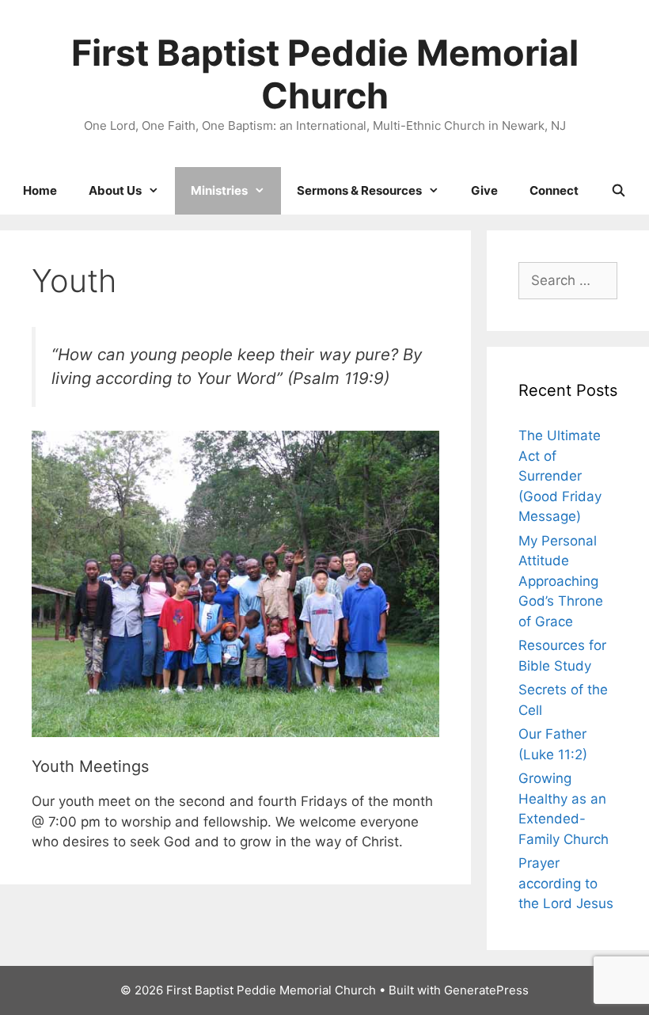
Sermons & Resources (359, 190)
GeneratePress (486, 990)
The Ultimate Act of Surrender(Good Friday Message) (560, 476)
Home (40, 190)
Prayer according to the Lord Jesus (565, 883)
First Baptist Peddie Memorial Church (325, 74)
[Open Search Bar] (617, 191)
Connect (554, 190)
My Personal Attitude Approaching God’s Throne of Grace (560, 581)
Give (484, 190)
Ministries (219, 190)
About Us (115, 190)
